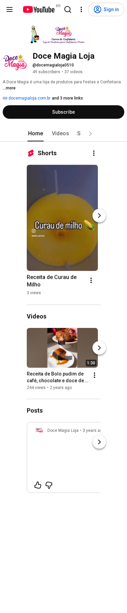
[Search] (68, 9)
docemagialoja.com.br (28, 98)
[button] (90, 134)
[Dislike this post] (48, 485)
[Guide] (9, 9)
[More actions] (94, 153)
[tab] (35, 134)
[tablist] (63, 134)
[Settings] (81, 9)
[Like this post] (38, 485)
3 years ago (94, 430)
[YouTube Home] (38, 9)
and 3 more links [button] (67, 98)
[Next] (99, 215)
